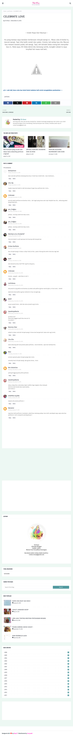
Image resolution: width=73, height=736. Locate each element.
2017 (37, 678)
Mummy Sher (12, 327)
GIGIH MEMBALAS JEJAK (19, 636)
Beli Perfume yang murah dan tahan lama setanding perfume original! (13, 152)
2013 (37, 689)
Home (4, 11)
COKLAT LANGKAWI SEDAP (20, 610)
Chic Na (10, 183)
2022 (37, 663)
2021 (37, 666)
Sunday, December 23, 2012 (14, 236)
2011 (37, 695)
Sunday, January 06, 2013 (14, 397)
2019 (37, 672)
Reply (10, 178)
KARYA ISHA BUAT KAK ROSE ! (21, 601)
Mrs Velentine (13, 367)
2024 (37, 658)
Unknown (11, 195)
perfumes (9, 11)
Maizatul (11, 408)
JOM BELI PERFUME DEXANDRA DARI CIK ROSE (35, 151)
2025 (37, 655)
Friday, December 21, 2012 (14, 172)
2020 (37, 669)
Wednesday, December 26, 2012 (15, 273)
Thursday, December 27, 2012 (15, 353)
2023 (37, 661)
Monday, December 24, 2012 (14, 248)
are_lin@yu (12, 209)
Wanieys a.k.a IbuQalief (16, 234)
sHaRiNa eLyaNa (13, 396)
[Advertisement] (36, 465)
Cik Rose (7, 20)
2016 (37, 681)
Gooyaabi (30, 733)
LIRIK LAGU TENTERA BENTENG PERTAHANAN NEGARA (29, 618)
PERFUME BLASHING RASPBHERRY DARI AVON (56, 151)
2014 (37, 686)
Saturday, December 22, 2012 (15, 197)
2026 (37, 652)
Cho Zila (11, 339)
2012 (37, 692)
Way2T (16, 733)
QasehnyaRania (13, 311)
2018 (37, 675)
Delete (14, 178)
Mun (9, 352)
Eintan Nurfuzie (13, 246)
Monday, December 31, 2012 (14, 369)
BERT (10, 299)
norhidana (11, 283)
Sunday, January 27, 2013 (13, 410)
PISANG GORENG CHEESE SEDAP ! (22, 627)
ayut (9, 258)
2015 (37, 684)
